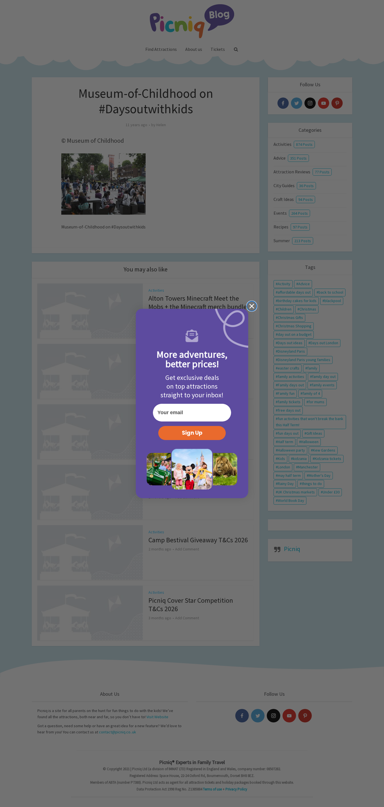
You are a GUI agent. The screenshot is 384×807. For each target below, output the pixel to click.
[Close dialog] (252, 306)
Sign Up (192, 433)
